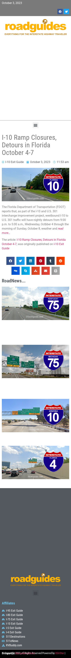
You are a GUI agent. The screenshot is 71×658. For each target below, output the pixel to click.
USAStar (59, 653)
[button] (36, 125)
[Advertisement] (35, 80)
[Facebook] (60, 11)
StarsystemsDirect (25, 653)
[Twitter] (66, 11)
